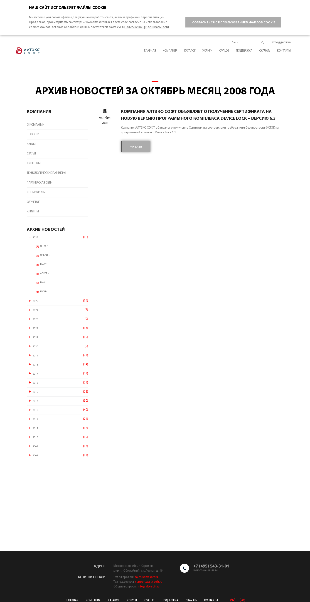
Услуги (207, 50)
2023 (35, 319)
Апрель (44, 273)
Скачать (264, 50)
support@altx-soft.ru (148, 582)
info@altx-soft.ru (149, 586)
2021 (35, 337)
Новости (33, 134)
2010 (35, 437)
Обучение (33, 202)
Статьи (31, 153)
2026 (35, 237)
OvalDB (224, 50)
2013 (35, 410)
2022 (35, 328)
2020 (35, 347)
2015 (35, 392)
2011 (35, 428)
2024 (35, 310)
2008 (35, 456)
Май (43, 282)
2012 (35, 419)
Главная (150, 50)
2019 (35, 356)
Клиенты (33, 211)
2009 (35, 446)
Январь (44, 246)
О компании (35, 124)
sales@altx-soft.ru (146, 577)
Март (43, 264)
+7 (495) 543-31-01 (211, 566)
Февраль (45, 255)
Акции (31, 144)
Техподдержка (280, 42)
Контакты (284, 50)
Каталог (190, 50)
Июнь (43, 292)
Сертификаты (36, 192)
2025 (35, 301)
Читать (136, 147)
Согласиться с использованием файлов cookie (233, 22)
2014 (35, 401)
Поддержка (244, 50)
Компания (170, 50)
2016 (35, 383)
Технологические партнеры (46, 173)
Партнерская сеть (39, 182)
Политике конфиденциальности (146, 27)
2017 (35, 374)
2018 (35, 365)
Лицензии (34, 163)
